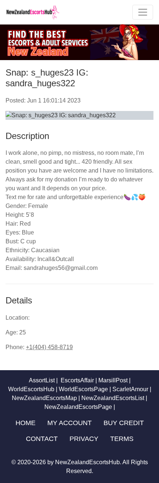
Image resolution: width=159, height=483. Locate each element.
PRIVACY (84, 438)
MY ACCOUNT (69, 423)
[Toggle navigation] (142, 12)
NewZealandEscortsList (112, 398)
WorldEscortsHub (31, 389)
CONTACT (42, 438)
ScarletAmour (130, 389)
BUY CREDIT (124, 423)
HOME (25, 423)
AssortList (42, 380)
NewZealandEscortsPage (78, 407)
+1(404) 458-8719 (49, 347)
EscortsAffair (76, 380)
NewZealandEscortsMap (44, 398)
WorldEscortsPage (83, 389)
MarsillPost (113, 380)
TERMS (121, 438)
